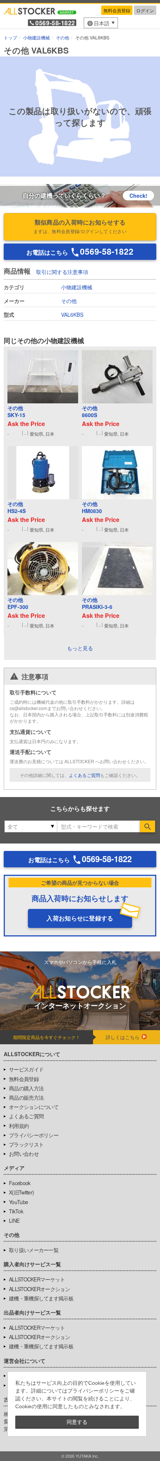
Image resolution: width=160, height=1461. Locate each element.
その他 (69, 300)
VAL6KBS (72, 314)
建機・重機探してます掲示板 (41, 1298)
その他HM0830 (92, 507)
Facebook (19, 1183)
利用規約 (19, 1125)
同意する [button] (77, 1422)
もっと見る (80, 648)
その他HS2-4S (16, 507)
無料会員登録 (116, 10)
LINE (14, 1220)
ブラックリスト (26, 1144)
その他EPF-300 (17, 603)
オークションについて (33, 1106)
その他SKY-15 (16, 411)
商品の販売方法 (26, 1097)
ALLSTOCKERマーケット (37, 1279)
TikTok (16, 1211)
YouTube (18, 1202)
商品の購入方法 (26, 1088)
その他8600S (89, 411)
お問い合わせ (24, 1153)
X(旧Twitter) (21, 1192)
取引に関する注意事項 (62, 271)
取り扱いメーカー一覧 (33, 1250)
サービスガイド (26, 1069)
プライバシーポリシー (33, 1135)
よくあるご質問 (84, 775)
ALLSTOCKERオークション (39, 1289)
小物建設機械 (76, 287)
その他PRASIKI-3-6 (97, 603)
